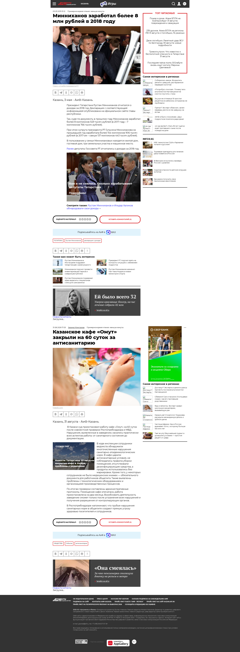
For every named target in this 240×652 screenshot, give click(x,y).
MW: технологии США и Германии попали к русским (168, 143)
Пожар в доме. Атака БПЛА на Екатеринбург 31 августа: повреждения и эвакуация (165, 20)
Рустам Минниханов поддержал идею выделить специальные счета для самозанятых (79, 280)
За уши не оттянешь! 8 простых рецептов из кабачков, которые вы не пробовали (171, 101)
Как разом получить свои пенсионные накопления (165, 180)
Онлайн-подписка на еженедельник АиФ (150, 599)
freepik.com (58, 408)
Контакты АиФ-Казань (101, 602)
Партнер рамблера (97, 642)
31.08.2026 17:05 (59, 327)
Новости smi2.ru (62, 317)
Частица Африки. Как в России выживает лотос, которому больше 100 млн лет (170, 426)
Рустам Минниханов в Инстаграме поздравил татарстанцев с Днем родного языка (72, 263)
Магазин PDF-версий (120, 599)
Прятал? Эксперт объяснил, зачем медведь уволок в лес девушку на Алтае (169, 110)
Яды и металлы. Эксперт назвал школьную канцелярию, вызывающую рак (168, 408)
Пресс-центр (102, 599)
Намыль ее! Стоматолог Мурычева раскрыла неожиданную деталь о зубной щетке (170, 417)
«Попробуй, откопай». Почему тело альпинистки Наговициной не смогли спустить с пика (170, 91)
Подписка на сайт (81, 602)
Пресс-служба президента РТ (66, 86)
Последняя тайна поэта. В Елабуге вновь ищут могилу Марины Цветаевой (165, 65)
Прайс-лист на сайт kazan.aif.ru (161, 602)
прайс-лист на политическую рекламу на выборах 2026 (97, 604)
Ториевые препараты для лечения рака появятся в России (168, 153)
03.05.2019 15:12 (59, 11)
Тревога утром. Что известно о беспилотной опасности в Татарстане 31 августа (165, 54)
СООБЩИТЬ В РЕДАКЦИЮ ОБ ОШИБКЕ (140, 604)
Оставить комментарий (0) (120, 219)
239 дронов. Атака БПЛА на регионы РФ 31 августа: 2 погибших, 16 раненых (165, 32)
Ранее (70, 148)
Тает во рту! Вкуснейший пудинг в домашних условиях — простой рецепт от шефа (169, 435)
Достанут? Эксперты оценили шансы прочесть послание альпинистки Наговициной (171, 390)
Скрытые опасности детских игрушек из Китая (170, 171)
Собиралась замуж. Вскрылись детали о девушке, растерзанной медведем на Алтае (169, 82)
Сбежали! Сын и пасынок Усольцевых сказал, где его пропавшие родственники (171, 399)
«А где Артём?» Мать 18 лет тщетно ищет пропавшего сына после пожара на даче (170, 128)
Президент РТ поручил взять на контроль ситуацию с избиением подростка (123, 262)
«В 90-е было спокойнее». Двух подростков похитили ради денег (169, 118)
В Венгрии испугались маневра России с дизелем (167, 162)
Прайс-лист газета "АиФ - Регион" (129, 602)
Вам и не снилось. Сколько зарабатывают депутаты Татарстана (100, 185)
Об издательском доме (83, 599)
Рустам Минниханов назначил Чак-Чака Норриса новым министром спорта (122, 271)
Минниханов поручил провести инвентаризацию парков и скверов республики (78, 271)
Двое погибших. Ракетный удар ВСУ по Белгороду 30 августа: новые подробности (165, 43)
